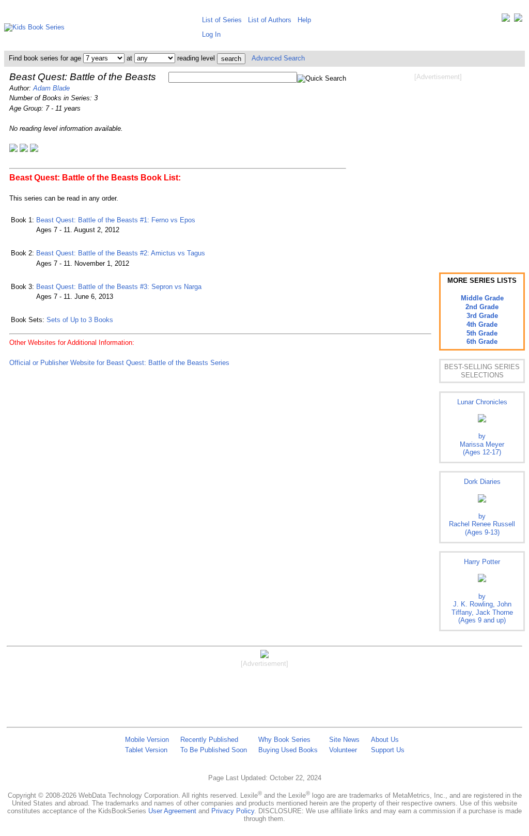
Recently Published (209, 739)
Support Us (387, 750)
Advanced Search (278, 58)
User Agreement (172, 811)
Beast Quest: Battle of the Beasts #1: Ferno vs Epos (115, 220)
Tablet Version (146, 750)
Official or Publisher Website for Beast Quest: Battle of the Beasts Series (119, 363)
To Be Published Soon (213, 750)
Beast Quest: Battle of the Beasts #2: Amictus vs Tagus (120, 253)
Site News (344, 739)
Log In (211, 34)
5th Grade (481, 333)
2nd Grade (482, 307)
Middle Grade (482, 298)
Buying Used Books (288, 750)
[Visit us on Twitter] (506, 20)
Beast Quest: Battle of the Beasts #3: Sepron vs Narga (118, 287)
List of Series (222, 20)
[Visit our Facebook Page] (518, 20)
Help (304, 20)
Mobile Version (147, 739)
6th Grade (481, 341)
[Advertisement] (438, 164)
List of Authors (269, 20)
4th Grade (481, 324)
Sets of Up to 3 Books (79, 320)
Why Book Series (284, 739)
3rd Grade (482, 316)
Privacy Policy (232, 811)
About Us (385, 739)
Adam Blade (51, 88)
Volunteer (343, 750)
